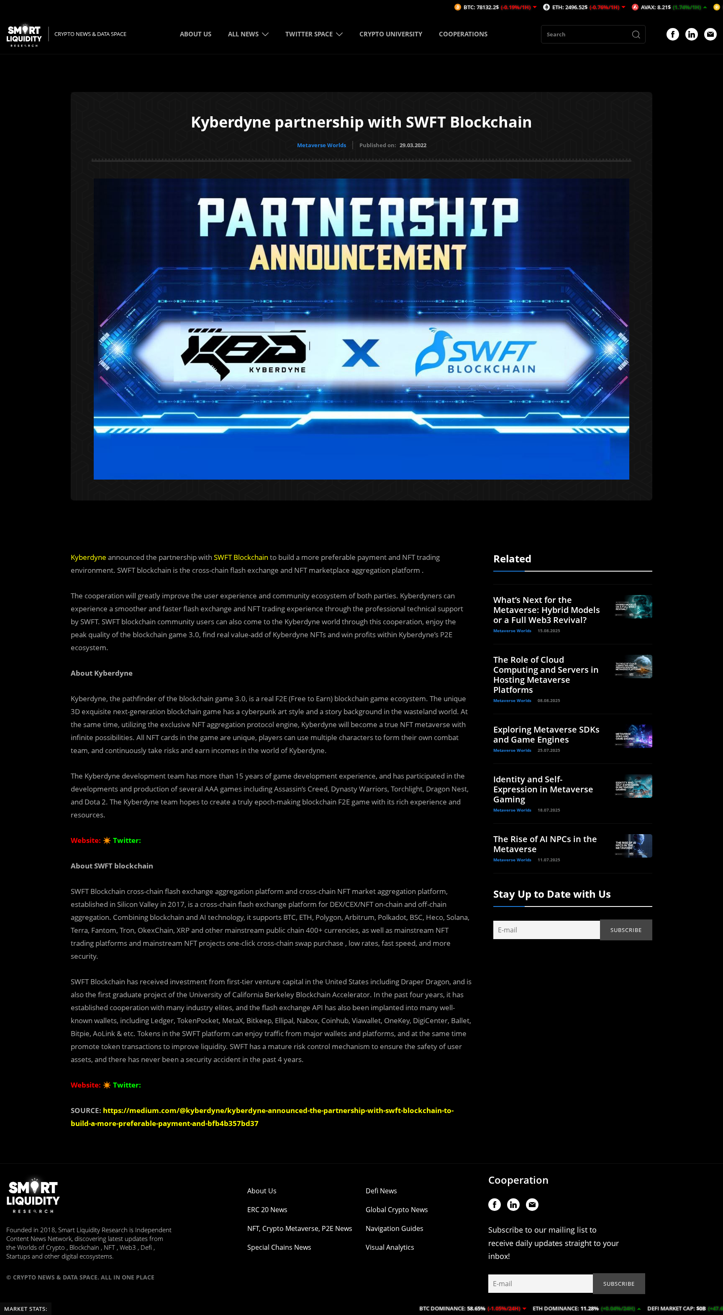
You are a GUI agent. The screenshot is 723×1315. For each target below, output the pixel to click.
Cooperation (518, 1180)
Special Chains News (279, 1247)
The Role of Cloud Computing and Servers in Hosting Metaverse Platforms (546, 674)
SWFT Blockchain (241, 557)
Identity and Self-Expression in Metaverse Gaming (543, 789)
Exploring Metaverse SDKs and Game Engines (546, 734)
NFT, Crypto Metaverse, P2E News (299, 1228)
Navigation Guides (394, 1228)
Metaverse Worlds (321, 145)
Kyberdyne (88, 557)
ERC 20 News (267, 1209)
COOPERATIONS (463, 34)
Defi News (381, 1190)
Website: (86, 840)
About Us (262, 1190)
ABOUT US (195, 34)
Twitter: (127, 840)
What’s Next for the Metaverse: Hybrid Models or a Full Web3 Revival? (546, 610)
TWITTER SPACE (309, 34)
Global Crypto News (397, 1209)
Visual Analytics (390, 1247)
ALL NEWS (243, 34)
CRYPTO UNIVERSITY (390, 34)
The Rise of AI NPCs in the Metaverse (545, 844)
